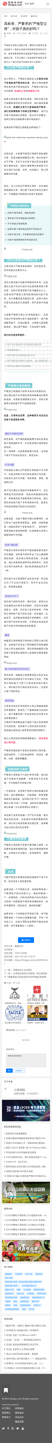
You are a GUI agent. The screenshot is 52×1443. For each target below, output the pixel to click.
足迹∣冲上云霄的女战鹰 (23, 1349)
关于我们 (6, 1408)
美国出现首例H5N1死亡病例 (19, 1171)
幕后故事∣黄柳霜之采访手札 (26, 1344)
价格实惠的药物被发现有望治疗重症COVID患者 (28, 1138)
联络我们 (6, 1412)
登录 (9, 1071)
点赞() (27, 940)
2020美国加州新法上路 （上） (29, 1363)
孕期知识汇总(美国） (23, 970)
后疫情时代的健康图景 (16, 1133)
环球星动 (11, 1330)
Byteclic (16, 1405)
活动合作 (19, 1417)
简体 (27, 3)
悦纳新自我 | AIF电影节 (28, 1330)
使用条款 (19, 1408)
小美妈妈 (19, 1089)
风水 (9, 1354)
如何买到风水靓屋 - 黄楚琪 (25, 1354)
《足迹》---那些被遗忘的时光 (27, 1339)
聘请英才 (6, 1417)
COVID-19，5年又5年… (17, 1161)
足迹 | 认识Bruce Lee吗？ (25, 1335)
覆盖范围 (19, 1421)
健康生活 (34, 16)
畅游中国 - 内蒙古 (15, 1325)
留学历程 (11, 1358)
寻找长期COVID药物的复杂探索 (21, 1152)
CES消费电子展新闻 (16, 1215)
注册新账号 (19, 1071)
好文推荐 (24, 16)
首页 (5, 16)
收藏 (9, 983)
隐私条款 (19, 1412)
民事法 (10, 1363)
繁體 (32, 3)
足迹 (9, 1335)
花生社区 (14, 16)
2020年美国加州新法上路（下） (31, 1368)
